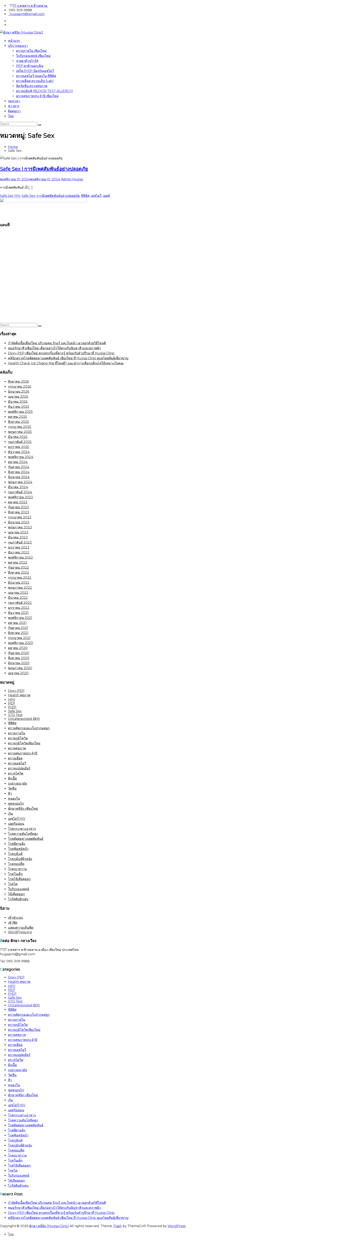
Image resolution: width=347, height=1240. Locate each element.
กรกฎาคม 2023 (19, 517)
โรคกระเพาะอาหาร (22, 829)
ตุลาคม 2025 (17, 417)
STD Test (15, 715)
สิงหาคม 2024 (19, 472)
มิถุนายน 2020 (19, 663)
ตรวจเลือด (15, 758)
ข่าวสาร (13, 106)
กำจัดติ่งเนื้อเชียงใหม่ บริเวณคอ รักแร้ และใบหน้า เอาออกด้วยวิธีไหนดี (57, 343)
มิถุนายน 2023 (18, 522)
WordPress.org (20, 932)
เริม (10, 814)
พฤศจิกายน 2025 (20, 412)
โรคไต (12, 884)
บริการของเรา (18, 46)
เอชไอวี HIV (16, 819)
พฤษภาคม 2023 (20, 527)
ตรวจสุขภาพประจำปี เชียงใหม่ (37, 96)
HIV (17, 196)
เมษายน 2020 (18, 673)
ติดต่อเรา (14, 111)
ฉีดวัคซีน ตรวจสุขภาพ (31, 86)
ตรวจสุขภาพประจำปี (22, 753)
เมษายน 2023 (18, 532)
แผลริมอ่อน (16, 824)
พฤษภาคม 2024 (20, 482)
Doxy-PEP (16, 691)
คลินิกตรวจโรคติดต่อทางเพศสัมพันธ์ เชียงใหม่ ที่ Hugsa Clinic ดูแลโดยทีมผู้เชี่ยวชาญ (68, 358)
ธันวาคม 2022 (18, 552)
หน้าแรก (14, 41)
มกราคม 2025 (18, 447)
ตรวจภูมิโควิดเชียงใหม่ (24, 743)
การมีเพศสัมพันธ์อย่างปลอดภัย (58, 196)
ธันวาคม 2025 (18, 407)
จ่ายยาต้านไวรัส (27, 61)
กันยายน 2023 (18, 507)
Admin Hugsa (72, 179)
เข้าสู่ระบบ (15, 917)
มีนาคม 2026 (18, 402)
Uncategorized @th (24, 719)
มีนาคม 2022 (18, 598)
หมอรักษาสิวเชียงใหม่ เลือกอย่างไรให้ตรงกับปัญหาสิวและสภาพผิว (54, 348)
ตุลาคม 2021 (17, 623)
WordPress (176, 1226)
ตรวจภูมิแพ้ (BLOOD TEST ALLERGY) (44, 91)
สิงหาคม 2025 (18, 422)
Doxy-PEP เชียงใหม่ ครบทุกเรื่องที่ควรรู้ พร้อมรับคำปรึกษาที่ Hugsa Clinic (61, 353)
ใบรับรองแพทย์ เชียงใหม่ (33, 56)
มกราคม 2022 (18, 608)
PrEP (12, 707)
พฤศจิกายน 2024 (20, 457)
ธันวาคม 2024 (19, 452)
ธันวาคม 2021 (18, 613)
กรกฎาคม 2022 (19, 577)
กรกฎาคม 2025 (19, 427)
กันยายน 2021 (18, 628)
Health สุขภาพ (19, 695)
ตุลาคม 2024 (18, 462)
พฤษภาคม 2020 (20, 668)
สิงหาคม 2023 (18, 512)
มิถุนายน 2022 (18, 583)
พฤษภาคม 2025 (20, 432)
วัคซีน (12, 788)
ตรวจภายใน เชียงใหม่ (31, 51)
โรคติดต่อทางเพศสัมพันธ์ (25, 839)
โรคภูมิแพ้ (15, 854)
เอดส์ (106, 196)
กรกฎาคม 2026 (19, 386)
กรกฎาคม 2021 (19, 638)
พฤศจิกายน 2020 (20, 643)
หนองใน (14, 798)
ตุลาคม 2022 (17, 562)
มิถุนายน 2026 (18, 391)
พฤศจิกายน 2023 (20, 497)
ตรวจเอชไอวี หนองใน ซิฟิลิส (36, 76)
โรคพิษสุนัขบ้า (18, 849)
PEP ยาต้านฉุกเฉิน (29, 66)
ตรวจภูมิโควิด (18, 738)
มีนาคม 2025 (18, 437)
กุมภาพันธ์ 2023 (20, 542)
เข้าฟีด (12, 923)
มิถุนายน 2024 (19, 477)
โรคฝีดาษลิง (16, 844)
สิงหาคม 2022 (18, 572)
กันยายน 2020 (18, 653)
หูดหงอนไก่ (16, 803)
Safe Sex (7, 196)
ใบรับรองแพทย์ (18, 889)
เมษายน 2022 (18, 593)
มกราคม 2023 (18, 547)
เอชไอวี (96, 196)
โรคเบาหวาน (17, 869)
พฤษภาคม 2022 (20, 588)
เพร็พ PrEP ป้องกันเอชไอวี (35, 71)
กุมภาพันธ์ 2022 (20, 603)
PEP (11, 703)
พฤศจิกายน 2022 (20, 557)
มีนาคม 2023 (18, 537)
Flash (117, 1226)
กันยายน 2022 (18, 567)
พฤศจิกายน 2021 (20, 618)
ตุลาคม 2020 (18, 648)
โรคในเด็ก (15, 874)
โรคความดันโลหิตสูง (23, 834)
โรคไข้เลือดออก (19, 879)
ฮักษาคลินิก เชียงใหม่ (23, 809)
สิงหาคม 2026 (18, 381)
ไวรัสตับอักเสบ (18, 899)
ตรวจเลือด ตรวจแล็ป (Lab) (35, 81)
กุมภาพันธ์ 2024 (20, 492)
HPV (11, 700)
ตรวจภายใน (16, 733)
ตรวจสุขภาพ (17, 748)
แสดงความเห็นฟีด (20, 928)
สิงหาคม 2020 (18, 658)
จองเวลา (14, 101)
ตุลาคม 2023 (17, 502)
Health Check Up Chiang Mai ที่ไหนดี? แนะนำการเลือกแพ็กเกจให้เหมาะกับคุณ (65, 363)
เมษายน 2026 (18, 397)
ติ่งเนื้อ (12, 778)
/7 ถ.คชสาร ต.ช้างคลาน (30, 6)
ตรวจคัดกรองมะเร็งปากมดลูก (29, 728)
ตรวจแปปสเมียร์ (19, 768)
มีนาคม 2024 (18, 487)
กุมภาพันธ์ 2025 (20, 442)
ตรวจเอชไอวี (17, 763)
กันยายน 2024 (18, 467)
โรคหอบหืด (16, 864)
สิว (10, 793)
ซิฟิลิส (85, 196)
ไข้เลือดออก (16, 894)
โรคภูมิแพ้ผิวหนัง (20, 859)
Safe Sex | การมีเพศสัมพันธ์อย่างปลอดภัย (44, 169)
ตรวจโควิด (15, 773)
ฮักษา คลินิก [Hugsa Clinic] (49, 1226)
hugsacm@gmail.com (26, 14)
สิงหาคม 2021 (18, 633)
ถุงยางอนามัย (17, 783)
